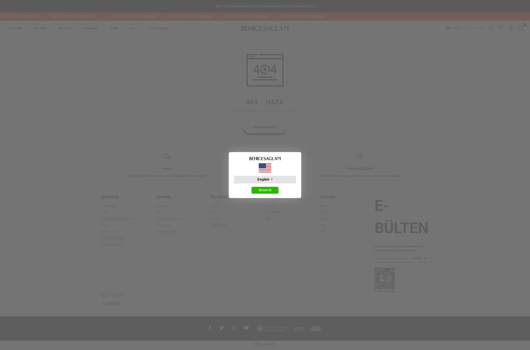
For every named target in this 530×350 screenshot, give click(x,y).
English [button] (263, 179)
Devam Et (265, 190)
